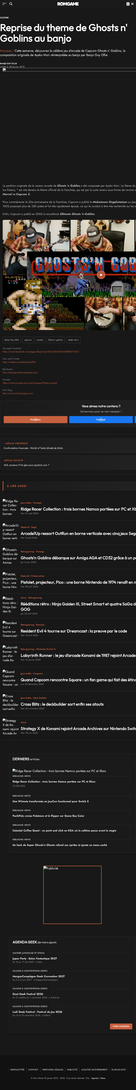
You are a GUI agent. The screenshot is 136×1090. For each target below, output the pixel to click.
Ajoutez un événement (94, 1069)
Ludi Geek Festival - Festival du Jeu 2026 (37, 1012)
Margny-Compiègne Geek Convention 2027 (39, 976)
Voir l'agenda (121, 1026)
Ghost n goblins (55, 339)
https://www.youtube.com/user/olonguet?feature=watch (30, 383)
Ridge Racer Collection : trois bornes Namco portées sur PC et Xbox (54, 782)
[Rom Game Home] (68, 4)
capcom (28, 339)
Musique (5, 50)
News (102, 1078)
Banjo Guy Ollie (8, 63)
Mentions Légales (52, 1069)
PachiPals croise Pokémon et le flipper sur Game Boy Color (48, 816)
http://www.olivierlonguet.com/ (18, 393)
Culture (4, 17)
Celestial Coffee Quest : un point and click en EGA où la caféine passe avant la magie (64, 830)
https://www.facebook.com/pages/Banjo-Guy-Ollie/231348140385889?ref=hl (41, 351)
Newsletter (17, 1069)
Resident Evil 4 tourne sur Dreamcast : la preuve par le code (74, 630)
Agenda (94, 1078)
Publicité (72, 1069)
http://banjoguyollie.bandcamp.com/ (20, 372)
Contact (33, 1069)
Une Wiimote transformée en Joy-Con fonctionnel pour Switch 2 (51, 801)
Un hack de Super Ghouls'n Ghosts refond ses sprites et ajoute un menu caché (60, 845)
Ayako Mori (73, 339)
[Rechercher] (11, 4)
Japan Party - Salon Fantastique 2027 (35, 958)
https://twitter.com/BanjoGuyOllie (19, 362)
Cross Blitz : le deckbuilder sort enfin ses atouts (62, 704)
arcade (40, 339)
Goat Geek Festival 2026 (28, 994)
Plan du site (119, 1069)
